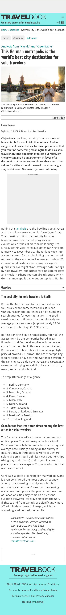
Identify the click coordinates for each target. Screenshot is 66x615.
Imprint (43, 584)
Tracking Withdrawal (33, 601)
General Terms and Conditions (25, 589)
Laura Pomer (8, 125)
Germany (18, 37)
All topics (32, 37)
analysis (21, 228)
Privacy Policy (50, 589)
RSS (33, 595)
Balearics (14, 29)
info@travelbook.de (22, 541)
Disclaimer (53, 584)
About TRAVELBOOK (17, 584)
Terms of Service (21, 595)
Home (4, 29)
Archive (33, 584)
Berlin (6, 37)
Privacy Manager (45, 595)
